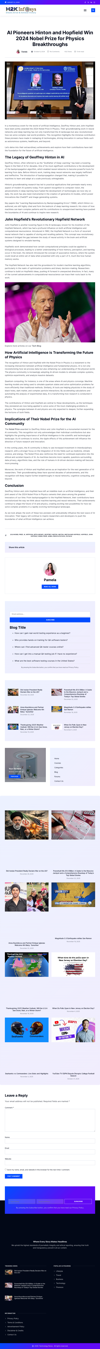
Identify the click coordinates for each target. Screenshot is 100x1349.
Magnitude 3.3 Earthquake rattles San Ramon (73, 938)
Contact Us (58, 781)
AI (24, 534)
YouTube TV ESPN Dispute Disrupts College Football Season (73, 1074)
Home (56, 758)
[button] (85, 10)
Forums (57, 776)
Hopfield (84, 534)
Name (7, 1137)
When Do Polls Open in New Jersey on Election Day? (75, 726)
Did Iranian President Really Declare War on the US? (31, 691)
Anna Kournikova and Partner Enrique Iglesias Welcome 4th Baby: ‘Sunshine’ (32, 709)
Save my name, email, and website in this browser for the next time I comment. (38, 1170)
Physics (69, 536)
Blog (56, 772)
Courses (57, 763)
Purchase (14, 776)
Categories (58, 767)
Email (7, 1148)
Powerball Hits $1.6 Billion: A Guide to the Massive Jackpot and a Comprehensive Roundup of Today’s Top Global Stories (78, 693)
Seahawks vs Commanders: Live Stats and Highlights (26, 1073)
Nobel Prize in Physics (56, 536)
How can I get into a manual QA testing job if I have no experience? (46, 654)
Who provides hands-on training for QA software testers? (41, 640)
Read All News (50, 587)
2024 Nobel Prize (16, 534)
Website (8, 1159)
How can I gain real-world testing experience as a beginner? (42, 633)
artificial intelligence (35, 534)
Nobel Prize (14, 429)
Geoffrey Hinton (50, 534)
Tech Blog (36, 346)
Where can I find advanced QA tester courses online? (39, 647)
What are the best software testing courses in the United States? (45, 661)
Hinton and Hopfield (72, 534)
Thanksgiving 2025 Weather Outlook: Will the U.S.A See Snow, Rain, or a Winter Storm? (33, 727)
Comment (9, 1108)
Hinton (61, 534)
